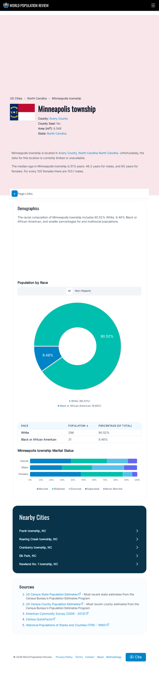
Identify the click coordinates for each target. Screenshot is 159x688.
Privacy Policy (64, 657)
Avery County (58, 118)
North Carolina (37, 98)
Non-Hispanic (83, 290)
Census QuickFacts (39, 619)
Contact (89, 657)
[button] (153, 5)
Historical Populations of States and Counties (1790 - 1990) (66, 625)
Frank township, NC (32, 531)
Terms (79, 657)
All (69, 290)
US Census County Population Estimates (53, 604)
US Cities (16, 98)
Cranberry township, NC (35, 547)
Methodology (114, 657)
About (100, 657)
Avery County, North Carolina (78, 153)
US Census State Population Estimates (52, 594)
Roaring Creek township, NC (38, 539)
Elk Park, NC (27, 555)
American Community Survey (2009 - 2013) (55, 613)
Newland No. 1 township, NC (38, 564)
